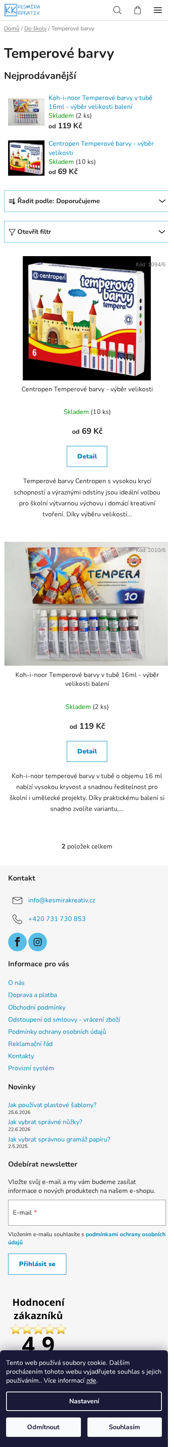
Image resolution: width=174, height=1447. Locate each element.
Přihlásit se (37, 1264)
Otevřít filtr (34, 231)
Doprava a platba (32, 995)
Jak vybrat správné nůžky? (45, 1122)
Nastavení (84, 1401)
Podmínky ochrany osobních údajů (57, 1031)
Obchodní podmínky (37, 1007)
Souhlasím (124, 1427)
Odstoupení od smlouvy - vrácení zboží (64, 1019)
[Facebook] (17, 942)
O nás (16, 982)
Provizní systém (31, 1068)
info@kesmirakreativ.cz (61, 899)
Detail (87, 456)
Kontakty (21, 1056)
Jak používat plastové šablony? (52, 1105)
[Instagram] (37, 942)
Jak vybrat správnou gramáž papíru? (59, 1140)
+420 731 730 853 (57, 918)
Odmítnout (43, 1427)
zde (91, 1380)
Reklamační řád (30, 1044)
